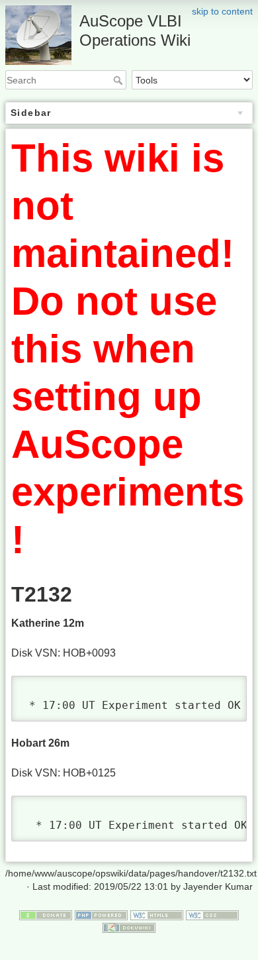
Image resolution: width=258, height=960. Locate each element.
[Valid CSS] (212, 914)
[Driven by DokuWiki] (129, 927)
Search (119, 80)
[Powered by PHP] (101, 914)
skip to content (222, 11)
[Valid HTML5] (156, 914)
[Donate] (45, 914)
